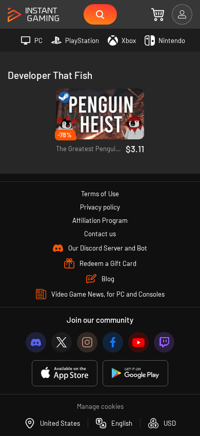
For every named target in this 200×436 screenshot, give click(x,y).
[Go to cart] (157, 14)
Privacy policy (100, 207)
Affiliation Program (100, 220)
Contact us (100, 234)
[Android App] (135, 373)
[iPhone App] (64, 373)
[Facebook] (113, 342)
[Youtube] (138, 342)
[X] (61, 342)
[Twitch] (164, 342)
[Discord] (36, 342)
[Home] (33, 15)
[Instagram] (87, 342)
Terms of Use (100, 194)
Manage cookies (100, 406)
